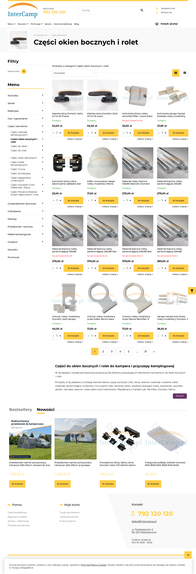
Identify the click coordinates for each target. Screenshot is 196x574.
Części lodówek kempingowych (19, 133)
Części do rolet (18, 150)
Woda (11, 103)
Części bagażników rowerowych (21, 179)
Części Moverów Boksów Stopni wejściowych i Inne (24, 193)
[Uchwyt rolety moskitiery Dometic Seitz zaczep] (67, 298)
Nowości (13, 249)
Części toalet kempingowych (19, 163)
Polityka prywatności (19, 525)
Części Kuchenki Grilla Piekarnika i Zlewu (22, 186)
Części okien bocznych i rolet (24, 140)
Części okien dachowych (24, 157)
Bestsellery (20, 409)
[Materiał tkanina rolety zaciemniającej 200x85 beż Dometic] (102, 230)
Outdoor (13, 241)
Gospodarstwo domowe (22, 203)
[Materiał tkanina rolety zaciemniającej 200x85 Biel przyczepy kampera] (137, 230)
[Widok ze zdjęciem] (175, 73)
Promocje (13, 257)
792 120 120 (54, 12)
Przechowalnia (67, 521)
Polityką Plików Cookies (93, 565)
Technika (13, 95)
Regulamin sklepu (17, 516)
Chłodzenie (14, 211)
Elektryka (13, 110)
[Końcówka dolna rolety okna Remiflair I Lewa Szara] (137, 95)
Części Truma (18, 169)
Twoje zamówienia (69, 512)
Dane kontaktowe (17, 512)
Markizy (12, 218)
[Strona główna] (23, 10)
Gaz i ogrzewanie (17, 118)
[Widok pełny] (184, 73)
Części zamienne (17, 126)
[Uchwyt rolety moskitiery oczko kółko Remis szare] (102, 298)
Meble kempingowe (19, 234)
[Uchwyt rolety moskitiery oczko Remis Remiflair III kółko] (137, 298)
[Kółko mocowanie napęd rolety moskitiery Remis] (102, 163)
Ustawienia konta (69, 516)
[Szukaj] (141, 10)
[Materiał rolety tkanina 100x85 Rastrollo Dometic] (137, 163)
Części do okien (19, 146)
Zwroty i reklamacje (18, 521)
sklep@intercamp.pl (144, 521)
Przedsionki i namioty (20, 226)
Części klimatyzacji (21, 173)
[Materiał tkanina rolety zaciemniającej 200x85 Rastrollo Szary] (172, 230)
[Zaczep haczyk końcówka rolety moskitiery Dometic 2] (172, 298)
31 (145, 351)
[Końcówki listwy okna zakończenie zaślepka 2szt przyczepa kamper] (67, 163)
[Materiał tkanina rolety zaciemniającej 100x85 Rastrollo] (172, 163)
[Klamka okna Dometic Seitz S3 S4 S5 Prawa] (67, 95)
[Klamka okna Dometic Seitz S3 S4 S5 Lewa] (102, 95)
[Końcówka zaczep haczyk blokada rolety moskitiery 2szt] (172, 95)
